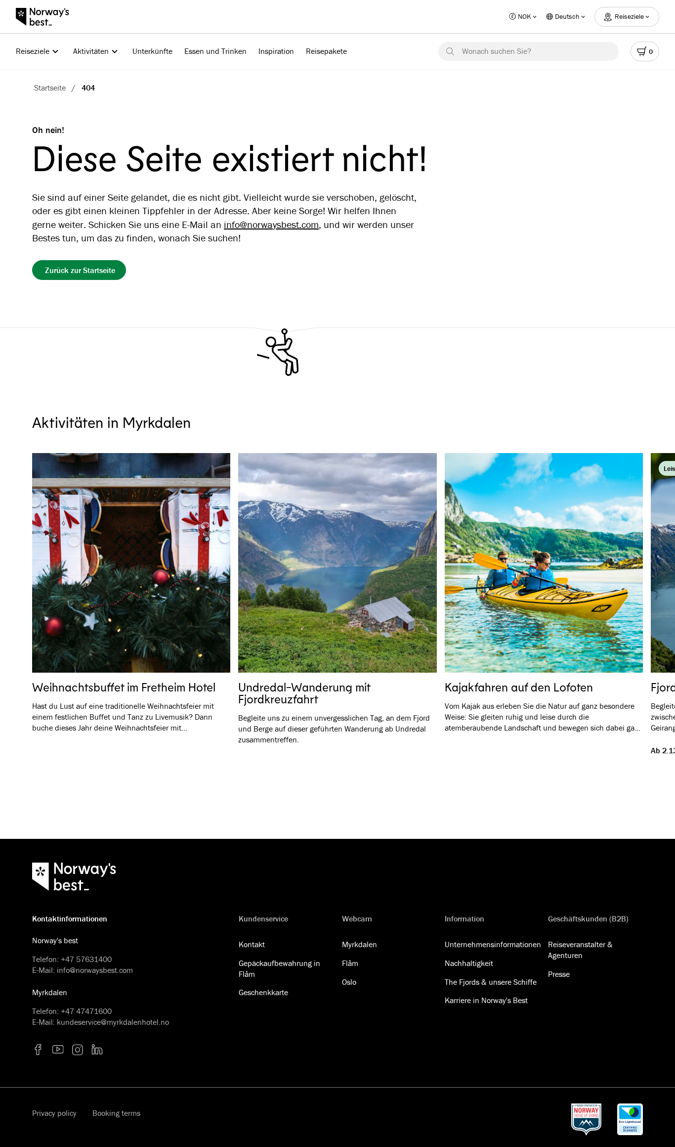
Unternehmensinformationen (493, 944)
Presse (559, 974)
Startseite (50, 87)
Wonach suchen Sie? (496, 51)
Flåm (350, 963)
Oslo (349, 982)
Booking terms (116, 1113)
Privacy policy (54, 1113)
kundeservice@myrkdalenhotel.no (113, 1022)
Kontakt (252, 944)
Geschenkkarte (263, 992)
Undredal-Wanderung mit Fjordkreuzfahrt (304, 693)
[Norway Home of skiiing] (586, 1119)
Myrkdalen (359, 944)
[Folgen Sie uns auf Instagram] (78, 1049)
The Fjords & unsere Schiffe (491, 982)
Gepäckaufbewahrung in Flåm (279, 968)
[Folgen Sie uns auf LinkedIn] (97, 1049)
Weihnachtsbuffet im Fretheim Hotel (123, 687)
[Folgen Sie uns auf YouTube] (58, 1049)
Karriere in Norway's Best (486, 1000)
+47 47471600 (86, 1011)
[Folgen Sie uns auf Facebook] (38, 1049)
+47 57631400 (86, 959)
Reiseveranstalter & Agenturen (580, 949)
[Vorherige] (54, 563)
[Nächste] (621, 563)
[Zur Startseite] (47, 17)
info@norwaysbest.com (271, 224)
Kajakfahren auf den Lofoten (519, 687)
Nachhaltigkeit (469, 963)
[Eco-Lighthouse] (630, 1119)
